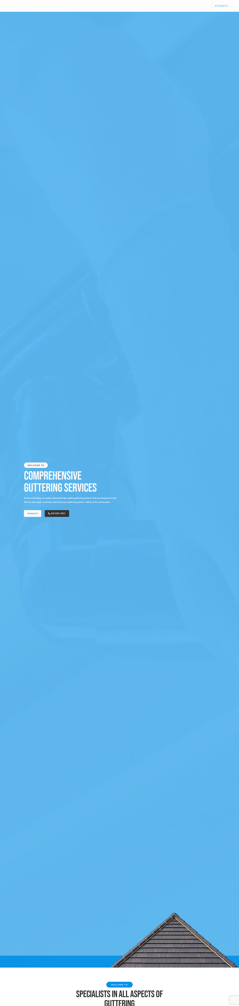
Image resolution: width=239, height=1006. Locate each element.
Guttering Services (108, 5)
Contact (166, 5)
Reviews (154, 5)
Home (73, 5)
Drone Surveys (128, 5)
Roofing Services (87, 5)
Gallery (142, 5)
